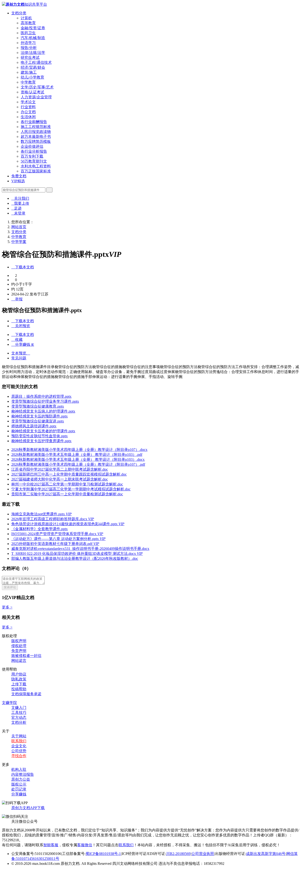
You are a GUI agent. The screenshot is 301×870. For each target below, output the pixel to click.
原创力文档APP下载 (28, 808)
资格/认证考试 (32, 92)
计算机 (26, 18)
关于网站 (18, 736)
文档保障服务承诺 (26, 694)
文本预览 (20, 353)
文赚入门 (18, 708)
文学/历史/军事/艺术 (37, 87)
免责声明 (18, 651)
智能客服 (50, 845)
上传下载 (18, 684)
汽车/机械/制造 (33, 38)
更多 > (7, 607)
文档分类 (18, 13)
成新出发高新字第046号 (265, 854)
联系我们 (18, 741)
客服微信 (84, 845)
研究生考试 (30, 58)
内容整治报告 (22, 774)
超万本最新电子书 (36, 137)
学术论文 (28, 102)
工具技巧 (18, 713)
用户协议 (18, 674)
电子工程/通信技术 (36, 62)
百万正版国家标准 (36, 171)
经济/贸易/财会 (33, 67)
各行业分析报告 (34, 151)
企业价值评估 (32, 146)
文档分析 (18, 722)
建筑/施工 (29, 72)
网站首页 (18, 227)
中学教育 (28, 82)
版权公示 (18, 784)
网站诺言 (18, 661)
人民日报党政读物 (36, 132)
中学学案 (18, 242)
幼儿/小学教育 (32, 77)
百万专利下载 (32, 156)
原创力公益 (20, 779)
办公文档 (28, 112)
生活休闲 (28, 117)
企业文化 (18, 746)
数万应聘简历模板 (36, 141)
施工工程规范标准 (36, 127)
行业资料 (28, 107)
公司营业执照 (202, 854)
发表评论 (10, 587)
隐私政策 (18, 679)
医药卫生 (28, 33)
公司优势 (18, 751)
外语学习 (28, 43)
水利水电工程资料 (36, 166)
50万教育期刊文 (34, 161)
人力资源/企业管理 (36, 97)
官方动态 (18, 717)
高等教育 (28, 23)
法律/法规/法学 (33, 53)
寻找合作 (18, 756)
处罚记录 (18, 789)
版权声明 (18, 641)
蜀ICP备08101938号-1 (103, 854)
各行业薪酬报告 (34, 122)
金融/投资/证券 (33, 28)
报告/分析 (29, 48)
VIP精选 (18, 181)
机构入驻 (18, 769)
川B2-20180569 (178, 854)
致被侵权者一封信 (26, 656)
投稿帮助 (18, 689)
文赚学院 (9, 703)
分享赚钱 (18, 794)
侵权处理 (18, 646)
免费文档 (18, 176)
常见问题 (18, 358)
